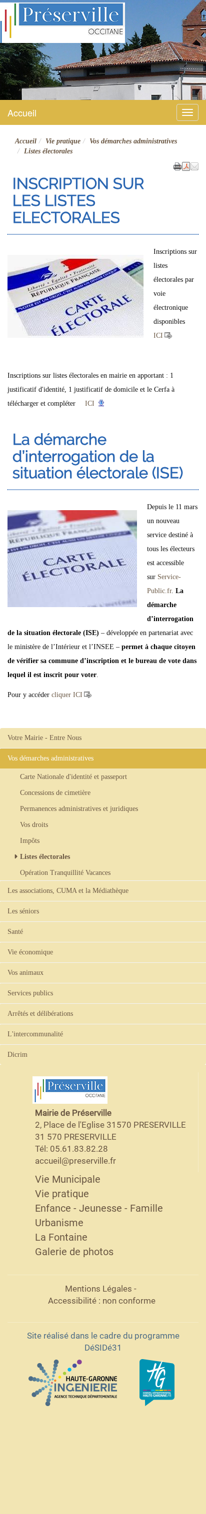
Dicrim (18, 1054)
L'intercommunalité (35, 1034)
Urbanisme (59, 1223)
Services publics (30, 993)
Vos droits (34, 824)
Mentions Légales (98, 1289)
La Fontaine (61, 1237)
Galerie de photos (74, 1252)
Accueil (22, 112)
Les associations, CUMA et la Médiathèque (68, 890)
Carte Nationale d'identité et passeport (73, 776)
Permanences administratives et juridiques (79, 808)
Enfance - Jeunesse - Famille (99, 1208)
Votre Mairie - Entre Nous (45, 738)
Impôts (30, 840)
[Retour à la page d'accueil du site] (62, 22)
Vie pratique (63, 141)
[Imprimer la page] (178, 165)
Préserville (10, 48)
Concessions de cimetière (55, 792)
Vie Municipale (67, 1179)
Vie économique (30, 952)
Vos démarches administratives (133, 141)
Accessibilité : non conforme (102, 1301)
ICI (158, 335)
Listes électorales (45, 856)
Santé (15, 931)
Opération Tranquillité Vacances (65, 872)
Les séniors (23, 911)
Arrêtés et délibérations (40, 1013)
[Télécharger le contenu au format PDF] (186, 165)
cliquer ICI (67, 695)
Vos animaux (26, 972)
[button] (194, 165)
